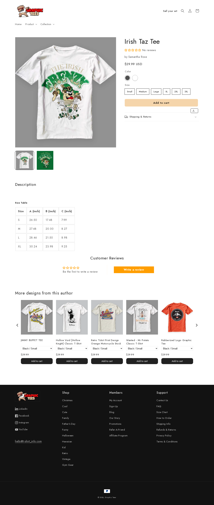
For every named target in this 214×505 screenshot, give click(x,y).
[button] (30, 24)
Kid (64, 447)
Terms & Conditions (167, 441)
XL (167, 90)
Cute (64, 412)
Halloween (67, 435)
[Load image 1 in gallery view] (24, 160)
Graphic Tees (110, 497)
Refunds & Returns (166, 429)
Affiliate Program (118, 435)
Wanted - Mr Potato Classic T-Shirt (137, 342)
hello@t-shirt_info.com (28, 441)
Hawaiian (67, 441)
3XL (186, 90)
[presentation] (17, 325)
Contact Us (162, 400)
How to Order (164, 418)
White (135, 78)
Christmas (67, 400)
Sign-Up (113, 406)
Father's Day (68, 424)
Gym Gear (68, 465)
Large (156, 90)
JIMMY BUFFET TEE (32, 340)
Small (129, 90)
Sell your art (170, 11)
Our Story (114, 418)
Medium (143, 90)
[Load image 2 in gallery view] (45, 160)
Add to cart (36, 361)
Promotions (115, 424)
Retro (65, 453)
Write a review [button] (134, 270)
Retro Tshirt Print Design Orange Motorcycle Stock (106, 342)
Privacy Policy (163, 435)
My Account (115, 400)
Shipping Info (163, 424)
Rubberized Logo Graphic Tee (176, 342)
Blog (111, 412)
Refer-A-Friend (117, 429)
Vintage (66, 459)
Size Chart (162, 412)
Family (65, 418)
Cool (64, 406)
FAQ (158, 406)
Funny (65, 429)
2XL (176, 90)
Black (127, 78)
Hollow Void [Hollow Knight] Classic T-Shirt (68, 342)
